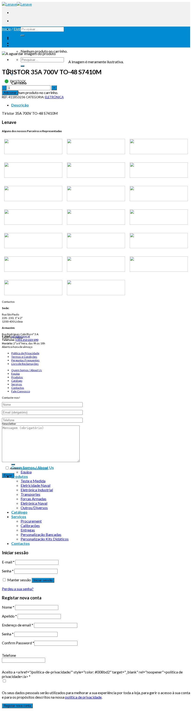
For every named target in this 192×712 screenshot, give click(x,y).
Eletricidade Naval (35, 485)
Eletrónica (22, 29)
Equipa (15, 373)
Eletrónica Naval (34, 503)
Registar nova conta (17, 706)
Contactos (17, 387)
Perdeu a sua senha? (17, 588)
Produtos (17, 377)
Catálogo (16, 380)
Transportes (30, 494)
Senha (8, 571)
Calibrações (30, 525)
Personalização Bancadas (41, 534)
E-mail (8, 562)
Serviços (16, 384)
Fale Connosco (20, 391)
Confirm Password (18, 643)
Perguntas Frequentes (25, 360)
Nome (8, 607)
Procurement (31, 521)
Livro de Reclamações (25, 364)
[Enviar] (22, 35)
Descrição (20, 105)
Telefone (9, 655)
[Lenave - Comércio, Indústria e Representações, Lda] (17, 4)
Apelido (9, 616)
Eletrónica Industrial (37, 490)
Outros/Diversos (34, 507)
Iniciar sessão (42, 580)
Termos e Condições (24, 356)
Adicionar (10, 92)
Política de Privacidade (25, 353)
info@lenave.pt (20, 336)
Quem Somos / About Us (26, 370)
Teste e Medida (33, 481)
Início (6, 29)
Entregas (28, 530)
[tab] (100, 105)
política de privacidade (34, 468)
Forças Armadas (33, 498)
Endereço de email (17, 625)
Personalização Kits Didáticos (45, 539)
